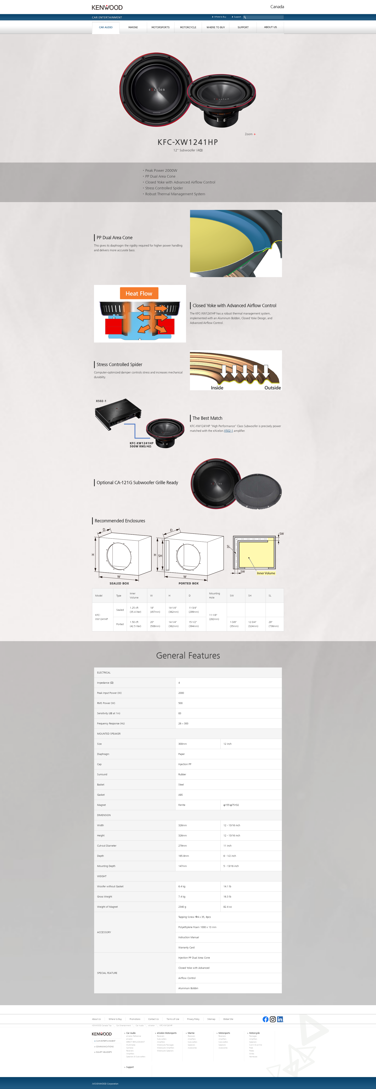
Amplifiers (130, 1054)
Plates (251, 1051)
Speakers (191, 1045)
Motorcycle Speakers (165, 1051)
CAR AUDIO (105, 28)
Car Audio (140, 1025)
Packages (253, 1036)
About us (270, 28)
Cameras (129, 1048)
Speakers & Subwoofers (135, 1057)
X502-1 (228, 431)
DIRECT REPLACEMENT (135, 1042)
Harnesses (253, 1057)
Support (237, 16)
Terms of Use (173, 1019)
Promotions (135, 1019)
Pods (251, 1048)
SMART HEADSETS (104, 1052)
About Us (96, 1019)
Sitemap (211, 1019)
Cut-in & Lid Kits (255, 1045)
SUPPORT (243, 28)
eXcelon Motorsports (166, 1033)
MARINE (133, 28)
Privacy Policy (193, 1019)
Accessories (192, 1048)
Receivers (130, 1051)
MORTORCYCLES (188, 28)
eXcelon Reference (133, 1036)
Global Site (228, 1019)
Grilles (251, 1054)
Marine (191, 1033)
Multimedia (130, 1045)
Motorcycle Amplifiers (165, 1048)
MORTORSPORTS (160, 28)
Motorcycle (254, 1033)
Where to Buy (220, 16)
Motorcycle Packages (165, 1045)
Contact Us (153, 1019)
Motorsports (224, 1033)
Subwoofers (161, 1039)
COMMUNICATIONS (105, 1046)
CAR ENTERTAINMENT (105, 1041)
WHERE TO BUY (215, 28)
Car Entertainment (123, 1025)
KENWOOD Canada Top (101, 1025)
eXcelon (151, 1025)
